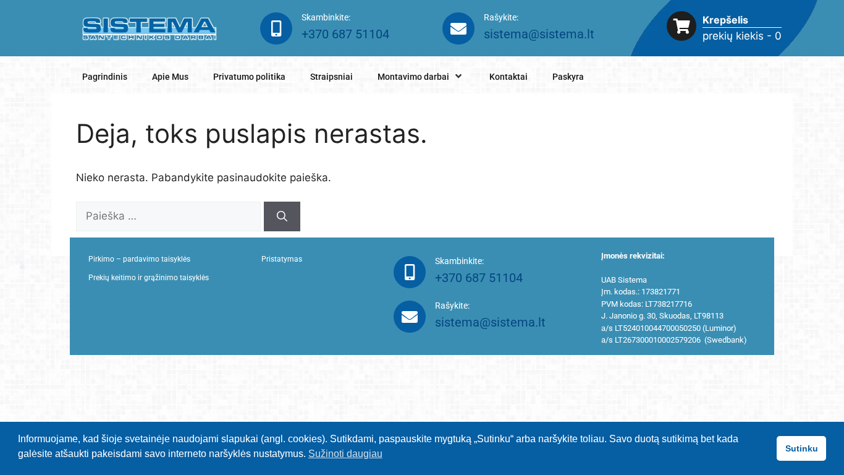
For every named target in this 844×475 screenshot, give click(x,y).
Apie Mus (170, 77)
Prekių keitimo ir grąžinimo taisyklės (148, 277)
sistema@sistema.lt (539, 34)
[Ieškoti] (282, 216)
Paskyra (568, 77)
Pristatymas (281, 259)
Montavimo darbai (413, 77)
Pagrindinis (104, 77)
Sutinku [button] (801, 448)
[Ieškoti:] (170, 216)
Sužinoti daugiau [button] (345, 453)
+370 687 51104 (345, 34)
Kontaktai (508, 77)
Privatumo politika (249, 77)
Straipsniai (331, 77)
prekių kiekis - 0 (742, 36)
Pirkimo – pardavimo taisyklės (139, 259)
